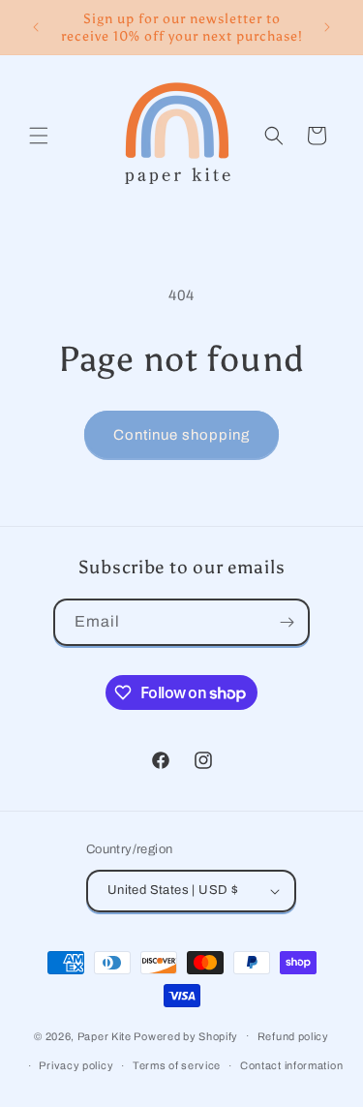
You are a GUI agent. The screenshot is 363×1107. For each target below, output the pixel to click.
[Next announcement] (327, 27)
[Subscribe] (286, 622)
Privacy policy (76, 1065)
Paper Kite (104, 1035)
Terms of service (177, 1065)
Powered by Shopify (186, 1035)
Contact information (291, 1065)
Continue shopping (181, 435)
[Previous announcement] (36, 27)
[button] (38, 135)
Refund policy (293, 1036)
